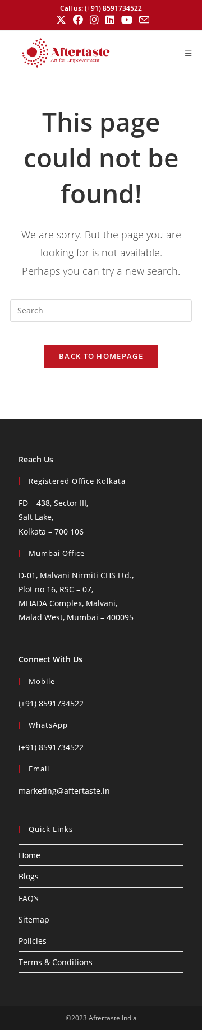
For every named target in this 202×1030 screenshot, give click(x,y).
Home (29, 855)
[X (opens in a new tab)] (61, 20)
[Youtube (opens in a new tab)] (127, 20)
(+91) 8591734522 (51, 703)
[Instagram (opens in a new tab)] (94, 20)
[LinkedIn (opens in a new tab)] (110, 20)
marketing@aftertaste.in (64, 790)
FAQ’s (29, 898)
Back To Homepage (101, 356)
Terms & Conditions (56, 962)
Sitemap (34, 919)
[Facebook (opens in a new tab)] (78, 20)
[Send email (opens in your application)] (142, 20)
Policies (33, 940)
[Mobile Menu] (188, 53)
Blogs (29, 876)
